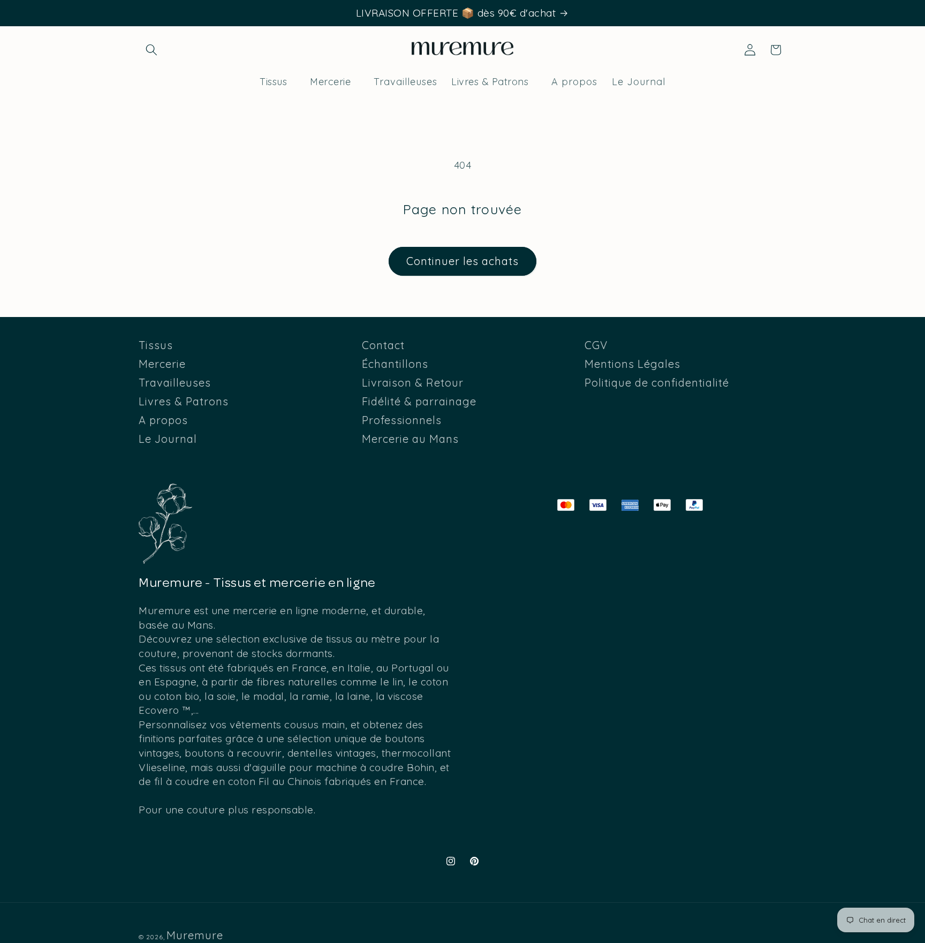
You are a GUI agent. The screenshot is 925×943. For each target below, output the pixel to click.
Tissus (156, 345)
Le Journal (168, 439)
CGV (596, 345)
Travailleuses (175, 382)
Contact (383, 345)
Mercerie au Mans (410, 439)
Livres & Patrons (184, 401)
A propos (163, 420)
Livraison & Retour (413, 382)
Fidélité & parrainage (419, 401)
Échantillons (395, 364)
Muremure (194, 935)
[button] (151, 50)
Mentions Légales (632, 364)
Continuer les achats (462, 261)
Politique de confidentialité (657, 382)
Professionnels (402, 420)
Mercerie (162, 364)
